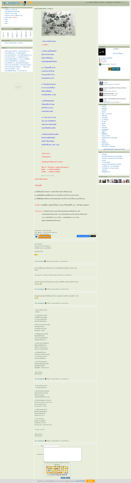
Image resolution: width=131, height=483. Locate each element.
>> (31, 29)
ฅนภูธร (104, 160)
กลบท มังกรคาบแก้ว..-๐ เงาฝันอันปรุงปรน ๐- (17, 57)
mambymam (105, 129)
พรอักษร (104, 110)
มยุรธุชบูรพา (41, 289)
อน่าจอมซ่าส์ (105, 144)
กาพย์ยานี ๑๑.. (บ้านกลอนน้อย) (110, 166)
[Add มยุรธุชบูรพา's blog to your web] (114, 149)
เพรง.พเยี (104, 117)
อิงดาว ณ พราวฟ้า (107, 114)
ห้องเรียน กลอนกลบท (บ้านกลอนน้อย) (112, 158)
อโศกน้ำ (104, 106)
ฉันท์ (6, 23)
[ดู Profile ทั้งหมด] (118, 53)
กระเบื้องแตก (105, 119)
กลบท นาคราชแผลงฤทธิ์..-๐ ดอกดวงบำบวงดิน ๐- (18, 65)
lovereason (41, 261)
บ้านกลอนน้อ (106, 162)
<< (2, 29)
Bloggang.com (106, 171)
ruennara (104, 130)
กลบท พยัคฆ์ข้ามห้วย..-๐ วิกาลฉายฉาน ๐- (16, 70)
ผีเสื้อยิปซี (104, 134)
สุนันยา (104, 112)
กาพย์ (6, 21)
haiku (103, 132)
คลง (6, 19)
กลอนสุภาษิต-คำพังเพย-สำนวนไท (111, 164)
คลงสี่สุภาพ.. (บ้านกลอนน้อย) (110, 168)
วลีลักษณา (104, 115)
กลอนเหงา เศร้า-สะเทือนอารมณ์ (13, 15)
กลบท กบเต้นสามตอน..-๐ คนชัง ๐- (14, 43)
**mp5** (104, 141)
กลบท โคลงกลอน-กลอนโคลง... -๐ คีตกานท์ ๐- (17, 66)
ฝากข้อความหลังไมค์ (106, 58)
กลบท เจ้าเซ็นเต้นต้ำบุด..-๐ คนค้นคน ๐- (15, 61)
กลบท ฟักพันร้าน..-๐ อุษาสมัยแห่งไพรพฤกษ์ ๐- (17, 63)
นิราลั (104, 121)
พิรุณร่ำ (104, 123)
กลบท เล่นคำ (8, 17)
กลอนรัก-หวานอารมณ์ (11, 13)
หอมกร (104, 139)
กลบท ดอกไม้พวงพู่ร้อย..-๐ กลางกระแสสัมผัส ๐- (17, 59)
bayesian (104, 108)
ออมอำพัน (104, 127)
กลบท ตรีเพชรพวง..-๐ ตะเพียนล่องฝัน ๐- (16, 53)
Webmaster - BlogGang (108, 146)
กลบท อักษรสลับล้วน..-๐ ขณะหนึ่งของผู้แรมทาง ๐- (18, 55)
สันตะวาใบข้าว (106, 135)
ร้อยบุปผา (104, 170)
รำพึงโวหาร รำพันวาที (11, 9)
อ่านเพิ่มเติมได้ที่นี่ (80, 481)
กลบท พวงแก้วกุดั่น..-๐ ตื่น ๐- (12, 68)
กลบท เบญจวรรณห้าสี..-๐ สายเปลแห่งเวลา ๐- (17, 51)
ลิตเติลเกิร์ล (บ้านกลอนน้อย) (109, 137)
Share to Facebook (83, 236)
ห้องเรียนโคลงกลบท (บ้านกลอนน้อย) (112, 156)
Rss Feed (103, 60)
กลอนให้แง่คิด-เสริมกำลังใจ (12, 11)
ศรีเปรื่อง (104, 154)
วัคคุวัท (104, 125)
